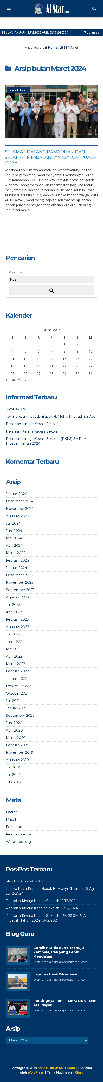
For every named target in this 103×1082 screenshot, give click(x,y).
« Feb (10, 379)
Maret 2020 (16, 738)
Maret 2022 (15, 664)
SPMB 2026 (16, 409)
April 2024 (14, 545)
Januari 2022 (16, 678)
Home (52, 47)
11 (12, 359)
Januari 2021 (16, 708)
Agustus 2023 (17, 597)
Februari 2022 (17, 671)
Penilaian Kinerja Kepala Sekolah (33, 424)
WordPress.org (18, 842)
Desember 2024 (19, 501)
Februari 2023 (17, 619)
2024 (63, 47)
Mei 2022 (13, 649)
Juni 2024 (14, 531)
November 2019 (19, 752)
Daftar (11, 812)
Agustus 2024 (17, 516)
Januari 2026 (16, 494)
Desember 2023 (19, 575)
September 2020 (20, 715)
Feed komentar (19, 834)
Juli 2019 (13, 767)
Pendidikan (18, 90)
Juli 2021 (13, 701)
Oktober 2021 (17, 693)
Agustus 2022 (17, 627)
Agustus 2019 (17, 760)
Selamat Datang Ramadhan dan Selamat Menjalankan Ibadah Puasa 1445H (50, 157)
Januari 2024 (16, 568)
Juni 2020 (14, 723)
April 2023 (14, 612)
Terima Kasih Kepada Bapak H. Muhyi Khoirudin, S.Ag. (50, 416)
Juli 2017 (13, 775)
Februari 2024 (17, 560)
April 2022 (14, 656)
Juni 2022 (14, 641)
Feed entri (14, 827)
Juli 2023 (13, 605)
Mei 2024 (14, 538)
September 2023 (20, 590)
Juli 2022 (13, 634)
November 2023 (19, 582)
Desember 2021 (19, 686)
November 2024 (20, 508)
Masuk (11, 819)
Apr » (22, 379)
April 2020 (14, 730)
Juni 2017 (14, 782)
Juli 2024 (13, 523)
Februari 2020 (17, 745)
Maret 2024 (15, 553)
